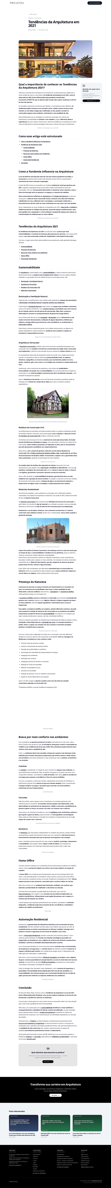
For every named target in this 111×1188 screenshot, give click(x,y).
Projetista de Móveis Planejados (65, 1158)
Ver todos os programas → (15, 1165)
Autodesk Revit (36, 1154)
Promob (35, 1169)
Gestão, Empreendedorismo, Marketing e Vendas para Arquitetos (19, 1158)
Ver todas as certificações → (40, 1173)
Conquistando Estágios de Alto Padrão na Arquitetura (19, 1155)
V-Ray (34, 1162)
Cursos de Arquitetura (94, 3)
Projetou (29, 1037)
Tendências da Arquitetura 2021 (31, 145)
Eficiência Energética (50, 957)
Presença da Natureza (30, 151)
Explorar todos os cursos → (87, 1167)
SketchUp (35, 1156)
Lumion (35, 1160)
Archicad (35, 1158)
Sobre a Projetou (85, 1162)
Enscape (35, 1164)
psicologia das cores (48, 622)
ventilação (43, 317)
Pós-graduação (84, 1156)
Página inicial (84, 1154)
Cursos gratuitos (85, 1158)
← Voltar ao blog (32, 14)
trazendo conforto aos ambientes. (53, 303)
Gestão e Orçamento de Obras (64, 1164)
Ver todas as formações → (63, 1167)
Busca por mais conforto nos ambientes (36, 154)
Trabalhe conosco (85, 1160)
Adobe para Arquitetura (39, 1171)
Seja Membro (84, 1164)
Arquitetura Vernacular (29, 284)
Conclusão (24, 163)
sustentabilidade (49, 272)
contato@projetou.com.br (97, 1180)
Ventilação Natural (34, 306)
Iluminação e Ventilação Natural (32, 281)
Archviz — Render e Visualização (65, 1160)
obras (45, 442)
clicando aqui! (31, 1039)
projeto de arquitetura (47, 1012)
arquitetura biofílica (67, 592)
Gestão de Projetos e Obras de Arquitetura (67, 1162)
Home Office (27, 157)
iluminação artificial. (25, 324)
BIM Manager (60, 1154)
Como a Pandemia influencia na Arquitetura (35, 141)
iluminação (52, 317)
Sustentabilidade (29, 148)
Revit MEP (35, 1166)
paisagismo (54, 592)
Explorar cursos (90, 100)
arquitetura (25, 272)
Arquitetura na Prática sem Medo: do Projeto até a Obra (18, 1162)
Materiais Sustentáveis (28, 290)
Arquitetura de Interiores (63, 1156)
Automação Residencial (31, 160)
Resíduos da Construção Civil (30, 287)
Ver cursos (46, 1061)
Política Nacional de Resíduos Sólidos (43, 453)
